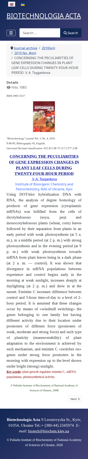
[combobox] (39, 32)
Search (73, 33)
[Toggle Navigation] (11, 33)
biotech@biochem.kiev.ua (48, 431)
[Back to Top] (81, 451)
